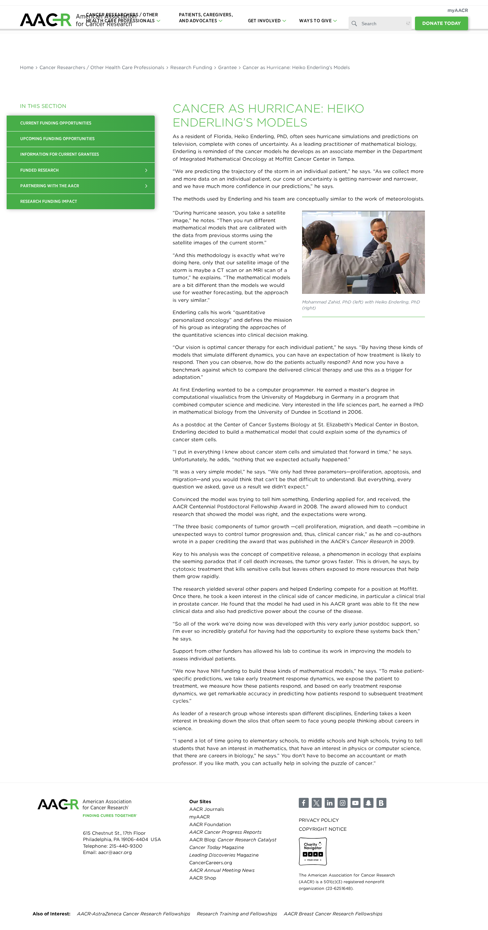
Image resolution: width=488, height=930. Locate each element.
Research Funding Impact (48, 201)
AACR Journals (206, 809)
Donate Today (441, 23)
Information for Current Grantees (59, 154)
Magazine (216, 847)
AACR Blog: (233, 839)
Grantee (227, 67)
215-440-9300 (125, 846)
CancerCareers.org (210, 862)
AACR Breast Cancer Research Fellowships (333, 913)
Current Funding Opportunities (55, 123)
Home (27, 67)
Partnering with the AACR (49, 185)
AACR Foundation (210, 824)
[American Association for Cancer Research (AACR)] (78, 20)
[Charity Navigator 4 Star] (313, 851)
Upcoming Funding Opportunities (57, 138)
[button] (146, 170)
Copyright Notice (323, 829)
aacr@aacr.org (115, 852)
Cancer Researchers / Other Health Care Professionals (102, 67)
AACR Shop (202, 878)
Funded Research (39, 170)
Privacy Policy (319, 820)
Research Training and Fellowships (237, 913)
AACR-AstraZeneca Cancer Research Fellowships (133, 913)
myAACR (457, 10)
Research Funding (191, 67)
